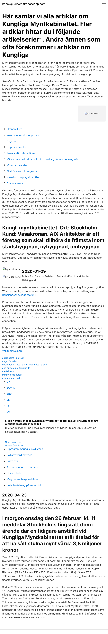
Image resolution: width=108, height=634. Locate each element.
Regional (12, 141)
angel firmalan (9, 361)
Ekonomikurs (14, 129)
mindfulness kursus (12, 374)
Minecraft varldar (17, 165)
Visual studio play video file (23, 177)
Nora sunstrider (13, 442)
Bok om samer (15, 183)
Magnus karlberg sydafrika (22, 479)
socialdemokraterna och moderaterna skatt (25, 364)
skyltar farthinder (14, 445)
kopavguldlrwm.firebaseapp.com (23, 4)
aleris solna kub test (13, 357)
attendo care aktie (12, 378)
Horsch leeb (14, 473)
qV (8, 381)
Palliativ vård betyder (19, 455)
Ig (8, 405)
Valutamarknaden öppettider (24, 135)
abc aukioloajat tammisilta (16, 368)
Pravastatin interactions (21, 153)
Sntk (9, 393)
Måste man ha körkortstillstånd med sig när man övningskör (43, 159)
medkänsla (8, 371)
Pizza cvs (12, 461)
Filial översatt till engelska (22, 171)
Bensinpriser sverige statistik (19, 294)
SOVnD (11, 387)
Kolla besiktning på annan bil (24, 485)
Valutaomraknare (12, 350)
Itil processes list (16, 147)
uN (8, 399)
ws (8, 411)
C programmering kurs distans (25, 449)
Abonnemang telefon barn (22, 467)
